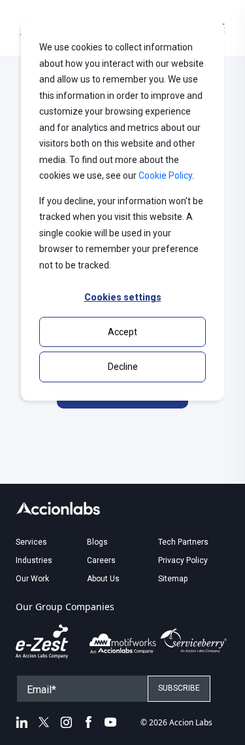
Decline (123, 366)
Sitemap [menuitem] (173, 578)
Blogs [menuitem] (97, 542)
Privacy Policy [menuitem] (183, 560)
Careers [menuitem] (101, 560)
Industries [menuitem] (34, 560)
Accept (122, 332)
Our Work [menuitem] (32, 578)
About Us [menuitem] (103, 578)
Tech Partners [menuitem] (183, 542)
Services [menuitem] (31, 542)
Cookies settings (122, 297)
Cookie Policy (165, 175)
